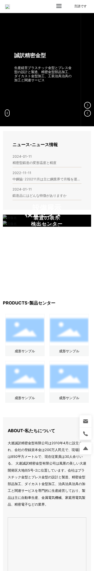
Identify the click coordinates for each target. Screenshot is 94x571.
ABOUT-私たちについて (31, 430)
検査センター (47, 214)
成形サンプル (25, 351)
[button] (87, 105)
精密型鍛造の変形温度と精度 (34, 163)
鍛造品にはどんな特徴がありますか (40, 195)
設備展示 (47, 208)
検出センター (47, 223)
